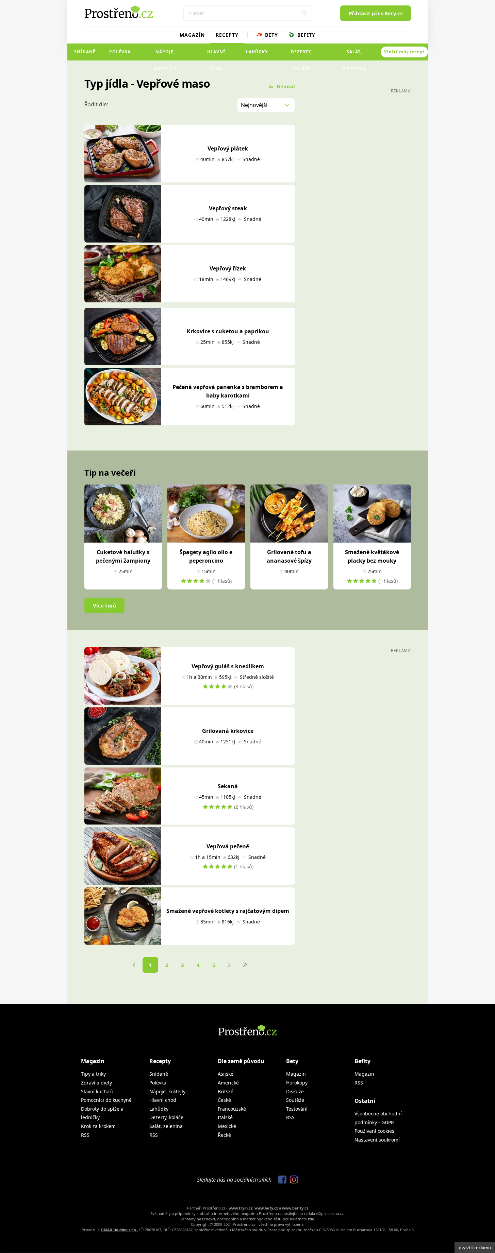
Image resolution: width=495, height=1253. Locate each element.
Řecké (224, 1135)
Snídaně (85, 52)
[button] (304, 13)
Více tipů (104, 605)
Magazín (192, 35)
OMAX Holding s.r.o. (119, 1229)
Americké (228, 1082)
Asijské (225, 1074)
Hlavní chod (216, 54)
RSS (85, 1135)
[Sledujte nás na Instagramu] (292, 1180)
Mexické (227, 1126)
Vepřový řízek (228, 268)
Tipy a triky (93, 1074)
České (224, 1100)
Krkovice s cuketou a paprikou (228, 331)
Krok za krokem (98, 1126)
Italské (225, 1117)
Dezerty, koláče (301, 54)
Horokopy (297, 1082)
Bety (270, 35)
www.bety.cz (266, 1208)
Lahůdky (257, 52)
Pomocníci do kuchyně (106, 1100)
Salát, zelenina (354, 54)
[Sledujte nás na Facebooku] (280, 1180)
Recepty (227, 35)
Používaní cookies (374, 1131)
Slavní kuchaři (97, 1091)
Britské (225, 1091)
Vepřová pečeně (228, 846)
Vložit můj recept (404, 52)
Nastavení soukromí (377, 1139)
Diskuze (295, 1091)
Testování (297, 1109)
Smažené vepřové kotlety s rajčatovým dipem (227, 911)
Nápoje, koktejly (165, 54)
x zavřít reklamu (475, 1248)
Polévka (120, 52)
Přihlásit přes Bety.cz (375, 13)
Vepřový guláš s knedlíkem (228, 666)
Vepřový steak (228, 208)
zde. (311, 1218)
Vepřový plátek (228, 148)
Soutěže (295, 1100)
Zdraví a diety (96, 1082)
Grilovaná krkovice (227, 731)
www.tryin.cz (240, 1208)
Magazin (296, 1074)
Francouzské (232, 1109)
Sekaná (228, 786)
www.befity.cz (295, 1208)
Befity (305, 35)
